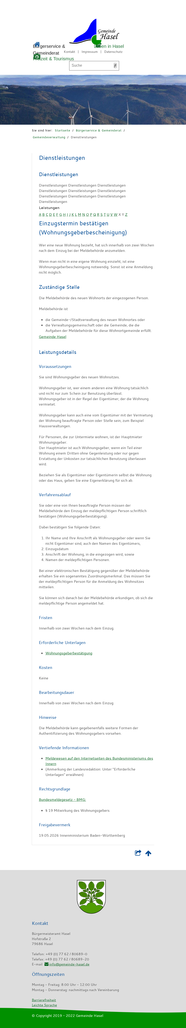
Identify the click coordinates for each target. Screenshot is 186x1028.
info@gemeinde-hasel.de (69, 964)
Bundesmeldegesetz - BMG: (62, 799)
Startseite (62, 130)
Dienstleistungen (84, 137)
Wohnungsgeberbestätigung (68, 653)
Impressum (89, 51)
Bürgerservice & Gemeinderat (99, 130)
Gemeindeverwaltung (49, 137)
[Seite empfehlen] (138, 854)
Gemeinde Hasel (52, 336)
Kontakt (69, 51)
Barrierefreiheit (44, 1000)
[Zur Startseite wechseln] (81, 32)
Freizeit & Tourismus (53, 58)
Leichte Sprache (44, 1005)
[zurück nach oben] (148, 854)
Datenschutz (113, 51)
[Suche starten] (115, 65)
